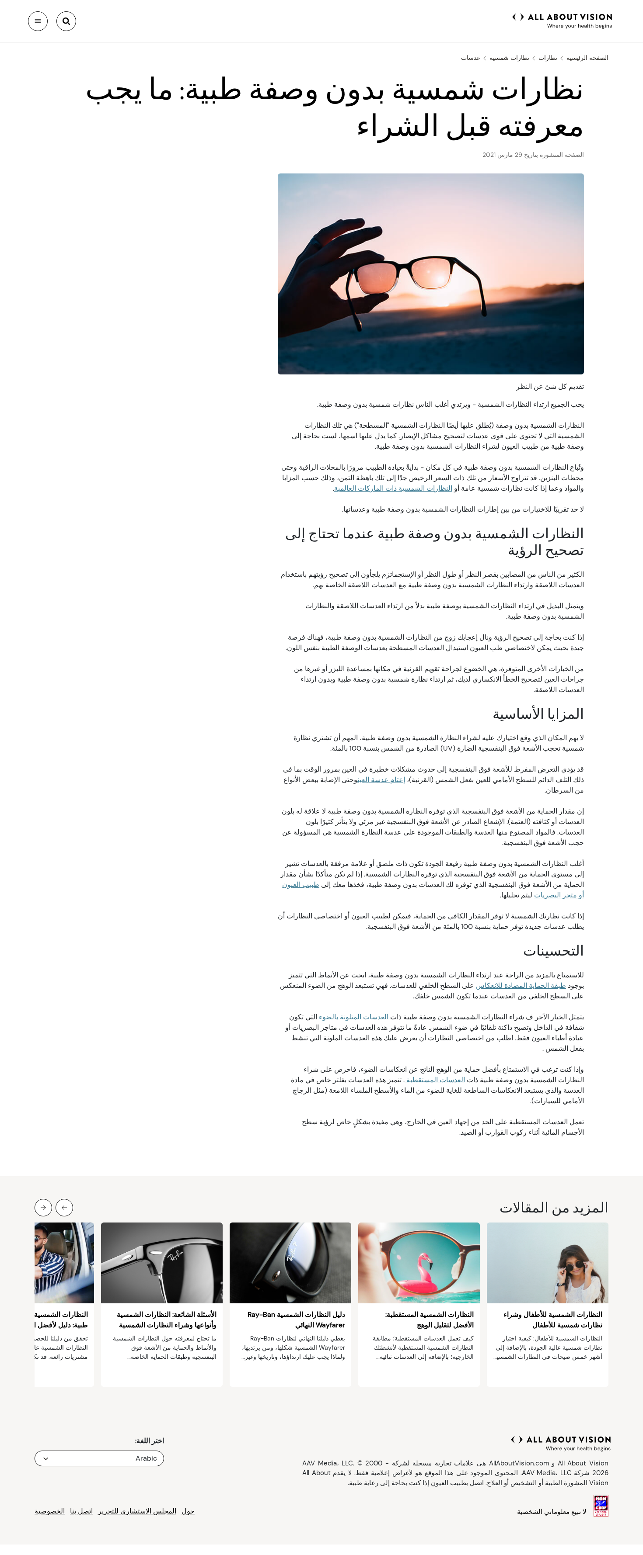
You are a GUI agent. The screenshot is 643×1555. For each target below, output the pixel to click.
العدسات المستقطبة (435, 1079)
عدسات (470, 58)
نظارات (547, 58)
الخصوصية (50, 1511)
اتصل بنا (81, 1511)
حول (188, 1511)
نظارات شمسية (509, 58)
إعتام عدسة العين (381, 779)
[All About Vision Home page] (562, 20)
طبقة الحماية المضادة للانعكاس (521, 985)
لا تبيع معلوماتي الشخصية (552, 1511)
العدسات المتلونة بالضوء (353, 1017)
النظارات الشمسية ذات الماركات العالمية (393, 488)
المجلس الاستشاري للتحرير (137, 1511)
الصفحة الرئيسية (587, 58)
